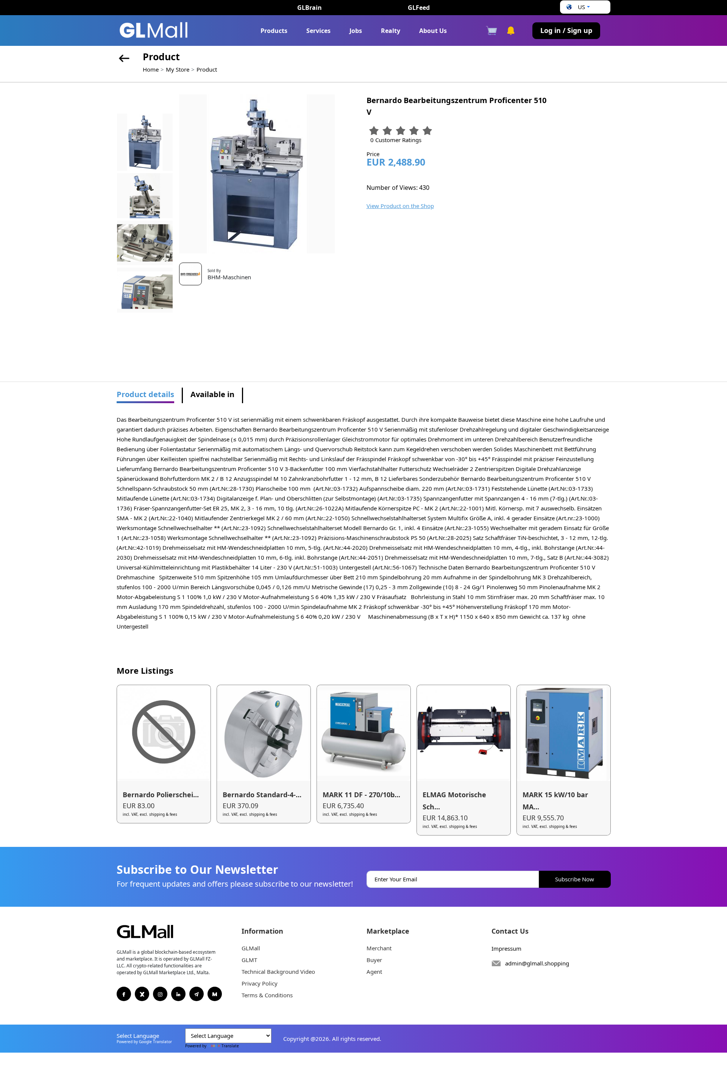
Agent (374, 971)
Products (274, 31)
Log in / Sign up (566, 30)
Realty (390, 31)
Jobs (355, 31)
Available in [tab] (212, 394)
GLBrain (309, 7)
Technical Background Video (278, 971)
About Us (433, 31)
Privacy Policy (260, 983)
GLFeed (419, 7)
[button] (577, 7)
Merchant (379, 948)
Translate (230, 1045)
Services (318, 31)
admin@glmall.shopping (537, 963)
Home (151, 69)
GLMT (249, 960)
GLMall (251, 948)
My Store (177, 69)
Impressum (506, 948)
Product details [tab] (145, 394)
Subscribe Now (574, 879)
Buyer (374, 960)
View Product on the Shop (400, 206)
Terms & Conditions (267, 995)
